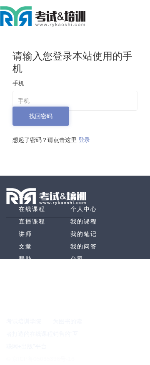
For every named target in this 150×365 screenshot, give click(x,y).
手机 (18, 83)
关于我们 (83, 271)
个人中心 (83, 209)
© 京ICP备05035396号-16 (40, 358)
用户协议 (83, 308)
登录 (84, 140)
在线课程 (32, 209)
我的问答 (83, 246)
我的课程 (83, 221)
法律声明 (83, 296)
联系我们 (83, 284)
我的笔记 (83, 234)
